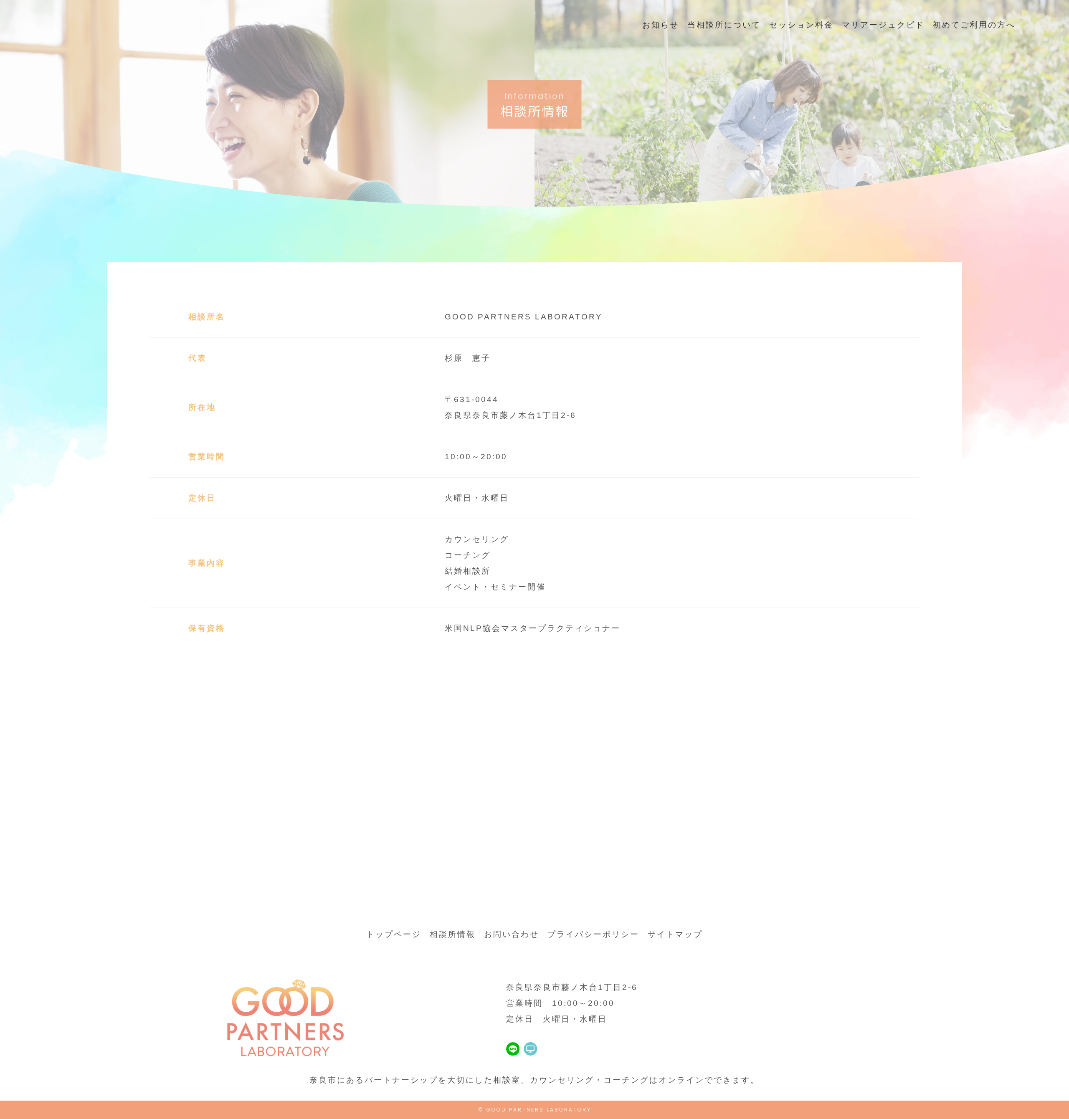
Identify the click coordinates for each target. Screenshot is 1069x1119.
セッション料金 (801, 24)
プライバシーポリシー (593, 934)
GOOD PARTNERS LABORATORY (538, 1109)
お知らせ (660, 24)
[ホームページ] (530, 1047)
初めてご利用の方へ (974, 24)
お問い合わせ (511, 934)
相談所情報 (453, 934)
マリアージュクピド (883, 24)
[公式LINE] (512, 1047)
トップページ (393, 934)
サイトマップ (675, 934)
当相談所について (724, 24)
